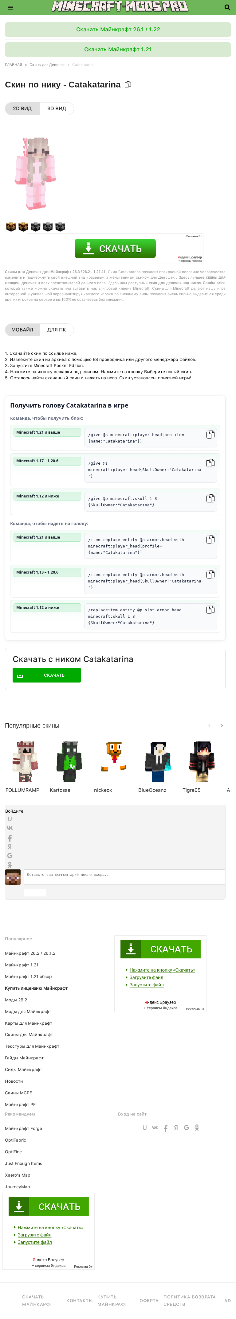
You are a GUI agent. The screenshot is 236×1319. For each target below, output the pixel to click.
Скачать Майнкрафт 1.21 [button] (118, 49)
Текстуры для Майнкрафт (32, 1046)
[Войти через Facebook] (9, 837)
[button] (10, 7)
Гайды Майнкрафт (24, 1057)
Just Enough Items (23, 1163)
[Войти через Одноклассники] (9, 864)
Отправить (35, 893)
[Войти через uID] (9, 818)
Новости (14, 1081)
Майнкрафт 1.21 (21, 964)
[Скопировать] (210, 434)
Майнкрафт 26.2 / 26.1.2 (30, 953)
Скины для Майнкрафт (29, 1034)
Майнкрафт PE (20, 1104)
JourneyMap (17, 1186)
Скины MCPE (18, 1092)
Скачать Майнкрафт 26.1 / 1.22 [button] (118, 29)
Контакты (79, 1300)
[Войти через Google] (9, 855)
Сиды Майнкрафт (23, 1069)
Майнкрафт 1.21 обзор (28, 976)
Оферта (149, 1300)
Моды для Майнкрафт (28, 1011)
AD (227, 1300)
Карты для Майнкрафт (28, 1023)
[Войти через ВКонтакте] (9, 828)
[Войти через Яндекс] (9, 846)
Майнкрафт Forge (23, 1128)
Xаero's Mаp (17, 1175)
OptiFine (13, 1151)
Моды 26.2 (16, 999)
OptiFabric (15, 1140)
